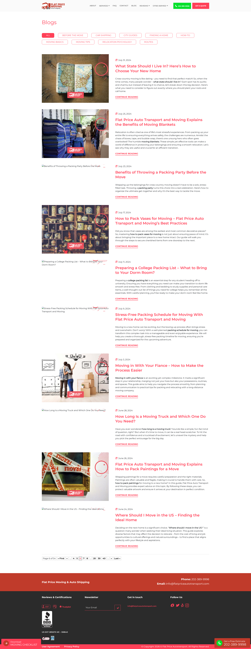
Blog (133, 6)
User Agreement (51, 646)
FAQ (114, 6)
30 (99, 558)
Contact (124, 6)
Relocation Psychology (117, 42)
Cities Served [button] (159, 6)
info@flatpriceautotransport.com (187, 583)
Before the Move (72, 35)
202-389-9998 (184, 6)
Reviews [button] (144, 6)
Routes (148, 42)
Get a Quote (200, 6)
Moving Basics (55, 42)
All (48, 35)
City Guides (130, 35)
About (93, 6)
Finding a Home (159, 35)
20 (94, 558)
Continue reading (126, 97)
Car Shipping (103, 35)
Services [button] (103, 6)
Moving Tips (83, 42)
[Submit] (118, 607)
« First (61, 558)
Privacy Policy (71, 646)
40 (104, 558)
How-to (185, 35)
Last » (117, 558)
